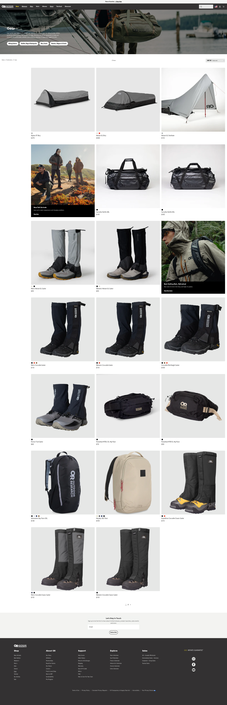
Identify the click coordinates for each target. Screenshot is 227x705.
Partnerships (49, 661)
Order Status (81, 658)
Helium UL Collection (116, 663)
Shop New (36, 214)
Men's (15, 663)
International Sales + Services (150, 658)
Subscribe (113, 632)
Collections (9, 60)
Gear (15, 60)
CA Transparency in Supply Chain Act (120, 690)
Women (24, 6)
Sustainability (50, 677)
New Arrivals (17, 655)
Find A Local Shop (51, 671)
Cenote (36, 516)
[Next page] (130, 604)
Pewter (32, 133)
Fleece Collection (115, 661)
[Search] (196, 7)
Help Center (81, 655)
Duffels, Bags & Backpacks (29, 43)
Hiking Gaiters (12, 43)
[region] (113, 1)
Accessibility (136, 690)
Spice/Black (34, 363)
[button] (223, 7)
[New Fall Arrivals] (63, 176)
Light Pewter (97, 133)
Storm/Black (32, 592)
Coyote (36, 363)
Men (31, 6)
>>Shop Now (118, 1)
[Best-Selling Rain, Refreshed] (193, 253)
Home (3, 60)
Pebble (162, 133)
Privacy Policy (86, 690)
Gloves (16, 669)
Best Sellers (17, 658)
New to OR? (49, 674)
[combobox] (206, 7)
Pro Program (49, 679)
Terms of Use (76, 690)
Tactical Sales (146, 663)
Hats (15, 666)
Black (34, 286)
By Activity (17, 677)
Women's (16, 661)
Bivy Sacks (44, 43)
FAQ (79, 674)
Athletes (48, 658)
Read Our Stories (50, 663)
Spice (99, 133)
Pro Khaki (97, 516)
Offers (80, 671)
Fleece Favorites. (110, 1)
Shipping (80, 663)
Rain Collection (114, 655)
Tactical (16, 674)
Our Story (48, 655)
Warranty (80, 666)
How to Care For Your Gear (85, 677)
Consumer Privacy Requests (100, 690)
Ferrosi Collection (115, 666)
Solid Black (97, 209)
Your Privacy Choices (147, 690)
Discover (68, 6)
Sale (15, 679)
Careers (48, 669)
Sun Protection (114, 658)
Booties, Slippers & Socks (59, 43)
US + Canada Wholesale (148, 655)
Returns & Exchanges (84, 661)
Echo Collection (114, 669)
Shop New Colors (168, 290)
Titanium (34, 516)
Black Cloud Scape (99, 516)
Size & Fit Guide (82, 669)
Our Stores (49, 666)
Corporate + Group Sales (149, 661)
